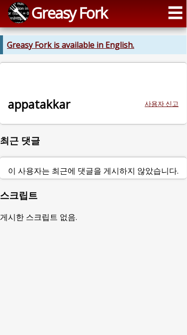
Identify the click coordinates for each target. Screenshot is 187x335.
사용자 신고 (162, 103)
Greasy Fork (69, 12)
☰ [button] (175, 12)
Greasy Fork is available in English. (70, 44)
